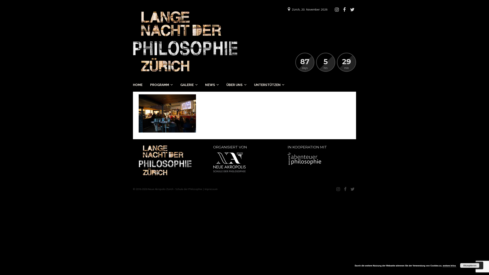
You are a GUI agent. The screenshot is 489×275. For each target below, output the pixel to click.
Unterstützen (267, 85)
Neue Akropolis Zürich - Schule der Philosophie (175, 189)
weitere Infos (449, 265)
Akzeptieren (469, 265)
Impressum (211, 189)
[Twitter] (352, 9)
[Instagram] (337, 9)
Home (137, 85)
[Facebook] (344, 9)
